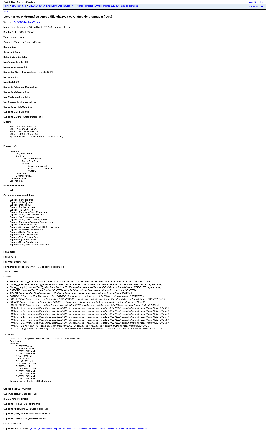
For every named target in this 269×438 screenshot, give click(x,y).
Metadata (143, 428)
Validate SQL (69, 428)
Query (33, 428)
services (16, 6)
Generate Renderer (87, 428)
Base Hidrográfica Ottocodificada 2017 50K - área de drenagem (108, 6)
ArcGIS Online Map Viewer (27, 22)
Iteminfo (120, 428)
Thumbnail (131, 428)
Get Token (259, 2)
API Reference (256, 6)
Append (57, 428)
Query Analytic (45, 428)
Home (6, 6)
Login (251, 2)
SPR (24, 6)
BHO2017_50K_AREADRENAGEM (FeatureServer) (52, 6)
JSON (6, 11)
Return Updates (106, 428)
